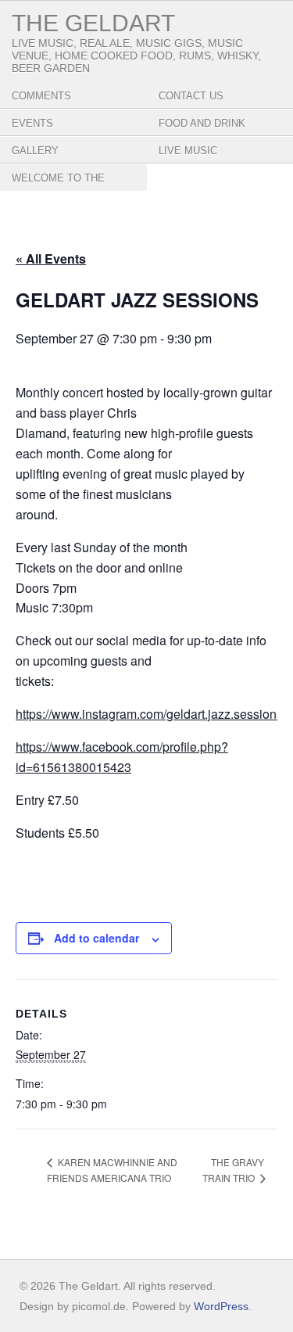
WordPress (221, 1306)
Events (32, 123)
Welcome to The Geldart (58, 189)
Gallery (35, 150)
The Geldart (93, 23)
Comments (41, 96)
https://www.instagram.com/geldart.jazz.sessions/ (151, 714)
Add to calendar (96, 938)
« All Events (51, 258)
